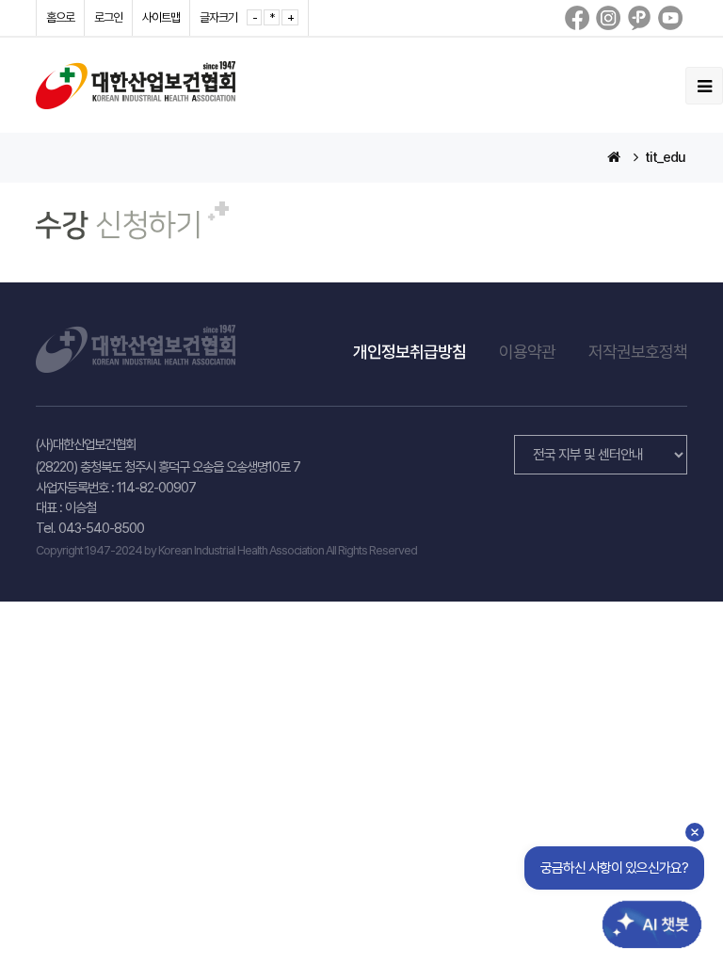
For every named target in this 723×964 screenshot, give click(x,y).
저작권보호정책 (637, 352)
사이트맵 (161, 17)
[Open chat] (636, 910)
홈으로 (60, 17)
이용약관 (527, 352)
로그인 (108, 17)
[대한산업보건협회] (135, 84)
